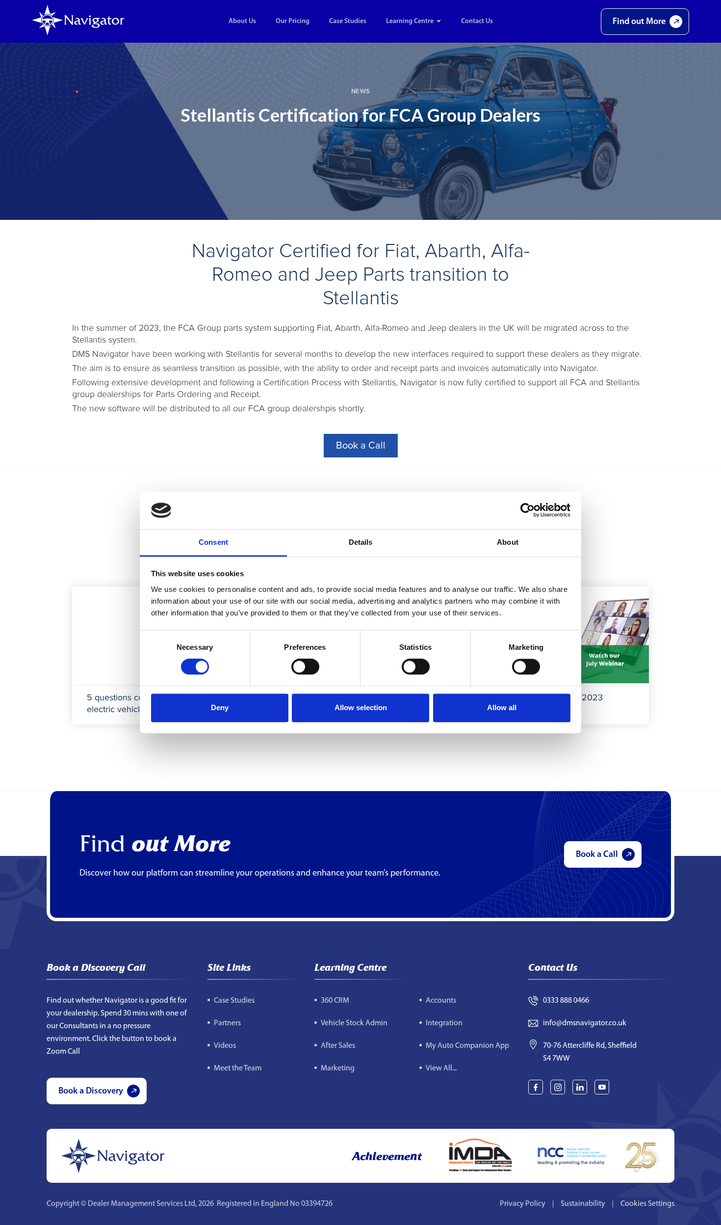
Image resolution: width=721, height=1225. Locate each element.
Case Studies (347, 21)
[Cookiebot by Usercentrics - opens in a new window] (527, 510)
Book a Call (361, 446)
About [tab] (507, 542)
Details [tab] (361, 542)
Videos (225, 1046)
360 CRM (335, 1001)
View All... (441, 1068)
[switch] (305, 667)
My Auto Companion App (467, 1046)
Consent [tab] (213, 542)
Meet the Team (237, 1068)
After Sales (338, 1046)
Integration (444, 1023)
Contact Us (477, 21)
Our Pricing (292, 21)
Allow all (501, 707)
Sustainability (583, 1204)
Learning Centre (410, 21)
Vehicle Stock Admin (354, 1023)
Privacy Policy (522, 1204)
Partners (227, 1023)
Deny (220, 707)
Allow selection (361, 707)
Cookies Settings (647, 1204)
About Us (242, 21)
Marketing (338, 1068)
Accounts (441, 1001)
